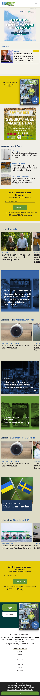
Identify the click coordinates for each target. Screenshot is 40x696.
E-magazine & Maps (20, 648)
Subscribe (9, 614)
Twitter (20, 668)
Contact (20, 660)
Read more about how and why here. (20, 689)
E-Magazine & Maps (10, 607)
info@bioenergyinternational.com (20, 644)
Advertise (20, 651)
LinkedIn (20, 665)
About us (20, 657)
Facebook (20, 670)
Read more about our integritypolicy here (20, 216)
